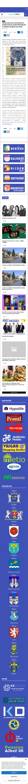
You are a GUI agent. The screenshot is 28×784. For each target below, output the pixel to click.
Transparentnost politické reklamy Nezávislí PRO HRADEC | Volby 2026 (13, 359)
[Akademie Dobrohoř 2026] (14, 208)
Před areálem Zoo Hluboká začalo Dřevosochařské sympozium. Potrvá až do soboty (13, 384)
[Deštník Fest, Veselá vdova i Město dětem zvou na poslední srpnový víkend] (14, 302)
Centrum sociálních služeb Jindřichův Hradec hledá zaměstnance (13, 288)
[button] (26, 759)
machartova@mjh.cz (7, 124)
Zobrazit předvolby (14, 780)
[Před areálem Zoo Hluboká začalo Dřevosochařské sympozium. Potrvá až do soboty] (14, 373)
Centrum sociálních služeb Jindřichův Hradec (13, 265)
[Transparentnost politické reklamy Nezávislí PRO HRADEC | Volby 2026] (14, 349)
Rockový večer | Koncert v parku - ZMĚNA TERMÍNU (13, 241)
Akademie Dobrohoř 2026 (9, 218)
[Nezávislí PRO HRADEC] (14, 326)
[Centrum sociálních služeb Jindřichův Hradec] (14, 255)
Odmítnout (14, 776)
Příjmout (14, 772)
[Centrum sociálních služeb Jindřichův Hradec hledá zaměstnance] (14, 278)
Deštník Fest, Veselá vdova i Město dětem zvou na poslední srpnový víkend (13, 313)
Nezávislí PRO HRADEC (8, 336)
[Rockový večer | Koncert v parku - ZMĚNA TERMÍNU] (14, 231)
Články (4, 21)
